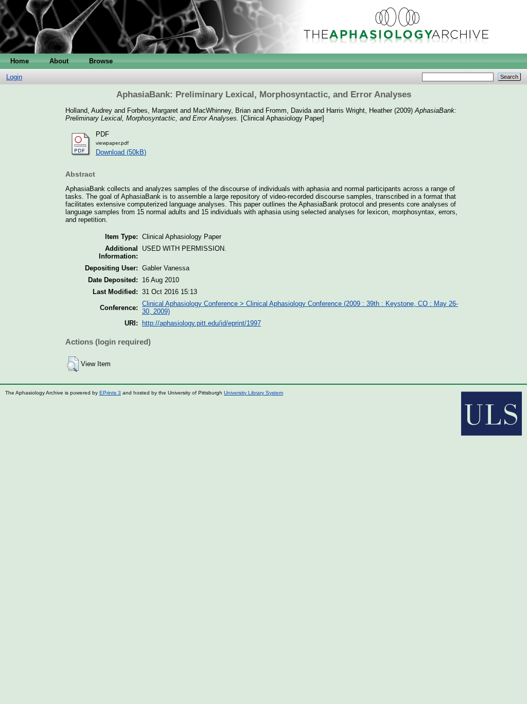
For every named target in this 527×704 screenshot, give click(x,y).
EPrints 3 (110, 393)
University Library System (253, 393)
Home (19, 61)
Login (14, 77)
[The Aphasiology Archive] (263, 51)
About (58, 61)
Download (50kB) (121, 152)
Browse (101, 61)
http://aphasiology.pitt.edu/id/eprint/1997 (201, 323)
